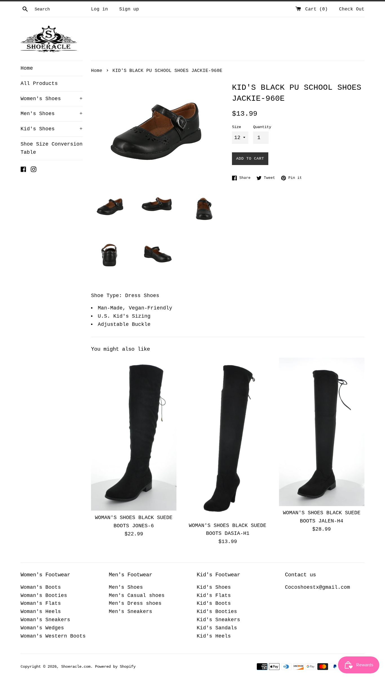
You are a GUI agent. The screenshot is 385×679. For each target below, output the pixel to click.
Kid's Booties (217, 611)
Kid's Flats (214, 595)
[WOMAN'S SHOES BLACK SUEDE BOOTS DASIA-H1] (227, 438)
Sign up (129, 9)
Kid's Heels (214, 636)
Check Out (351, 9)
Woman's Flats (41, 603)
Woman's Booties (44, 595)
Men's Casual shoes (137, 595)
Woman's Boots (41, 587)
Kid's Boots (214, 603)
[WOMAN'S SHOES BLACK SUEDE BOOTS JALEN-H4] (321, 432)
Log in (99, 9)
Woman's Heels (41, 611)
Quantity (262, 127)
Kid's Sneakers (218, 620)
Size (236, 127)
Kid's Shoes (52, 129)
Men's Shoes (52, 114)
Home (27, 68)
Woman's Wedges (42, 628)
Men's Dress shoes (135, 603)
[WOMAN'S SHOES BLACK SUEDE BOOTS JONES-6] (133, 434)
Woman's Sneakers (45, 620)
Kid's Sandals (217, 628)
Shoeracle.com (75, 666)
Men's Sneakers (130, 611)
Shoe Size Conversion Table (52, 148)
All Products (39, 83)
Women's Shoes (52, 99)
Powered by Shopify (115, 666)
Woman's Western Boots (53, 636)
